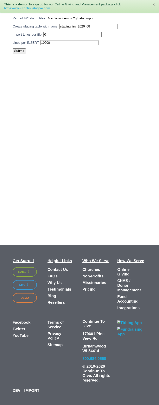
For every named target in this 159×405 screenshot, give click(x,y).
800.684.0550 (94, 358)
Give (22, 284)
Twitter (19, 329)
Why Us (55, 283)
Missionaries (94, 283)
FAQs (53, 276)
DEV (16, 390)
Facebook (21, 322)
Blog (52, 296)
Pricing (89, 289)
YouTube (21, 335)
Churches (91, 269)
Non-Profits (93, 276)
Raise (22, 271)
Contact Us (58, 269)
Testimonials (59, 289)
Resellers (56, 302)
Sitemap (55, 345)
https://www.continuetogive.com (27, 8)
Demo (25, 297)
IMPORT (31, 390)
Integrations (128, 308)
